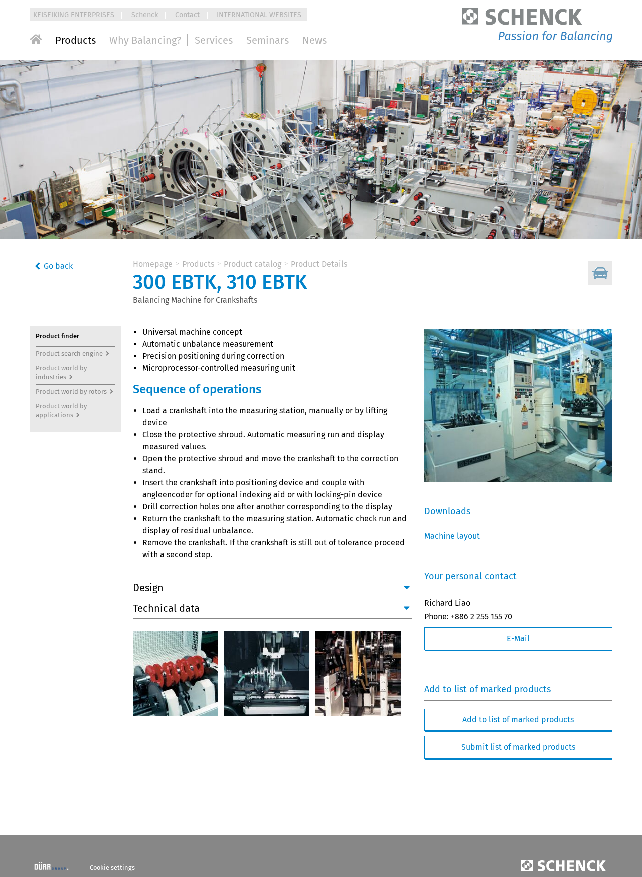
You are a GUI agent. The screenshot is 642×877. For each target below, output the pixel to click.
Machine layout (452, 536)
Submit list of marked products (518, 747)
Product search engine (69, 353)
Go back (58, 266)
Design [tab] (148, 587)
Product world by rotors (71, 391)
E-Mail (518, 638)
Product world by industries (62, 372)
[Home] (36, 39)
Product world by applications (62, 410)
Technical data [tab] (166, 608)
